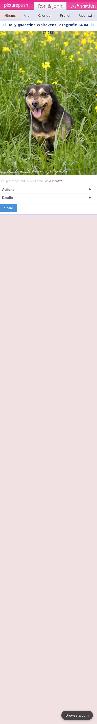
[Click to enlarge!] (48, 103)
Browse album (77, 715)
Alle (26, 15)
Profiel (65, 15)
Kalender (45, 15)
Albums (10, 15)
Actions (8, 190)
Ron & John (50, 6)
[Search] (90, 15)
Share (8, 208)
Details (7, 198)
